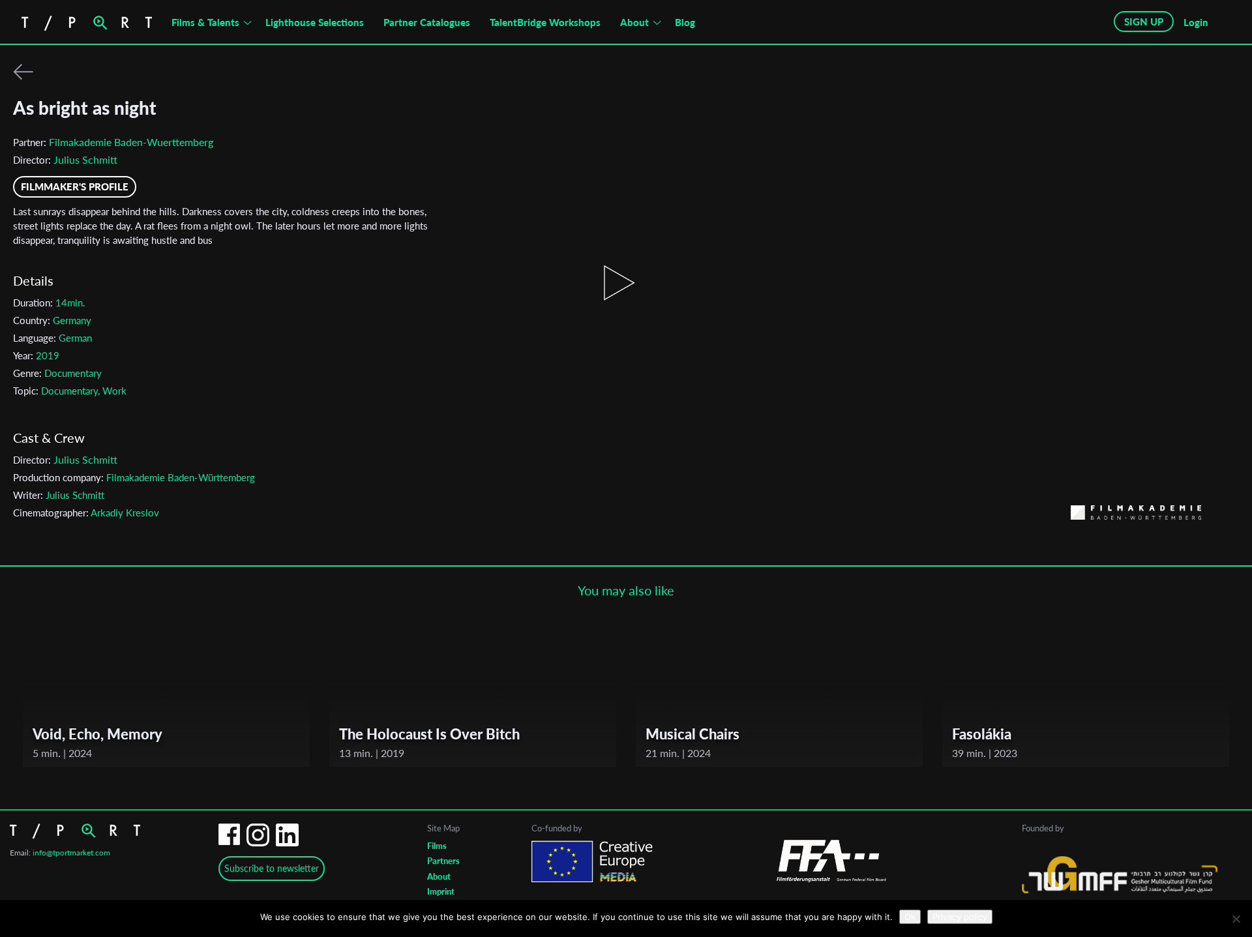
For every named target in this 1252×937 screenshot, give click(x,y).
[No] (1235, 918)
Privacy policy (959, 917)
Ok (910, 917)
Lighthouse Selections (314, 22)
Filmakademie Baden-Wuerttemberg (131, 142)
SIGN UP (1143, 21)
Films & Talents (205, 22)
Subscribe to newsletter (271, 868)
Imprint (441, 891)
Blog (685, 22)
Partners (443, 860)
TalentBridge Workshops (545, 22)
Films (437, 845)
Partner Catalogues (426, 22)
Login (1196, 22)
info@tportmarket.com (71, 852)
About (634, 22)
